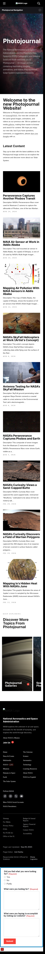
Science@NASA (11, 116)
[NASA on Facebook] (5, 796)
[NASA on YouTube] (22, 796)
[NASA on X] (16, 796)
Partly (9, 884)
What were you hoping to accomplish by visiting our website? (21, 914)
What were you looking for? (21, 889)
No (8, 880)
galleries (11, 124)
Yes (8, 877)
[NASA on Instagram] (10, 796)
